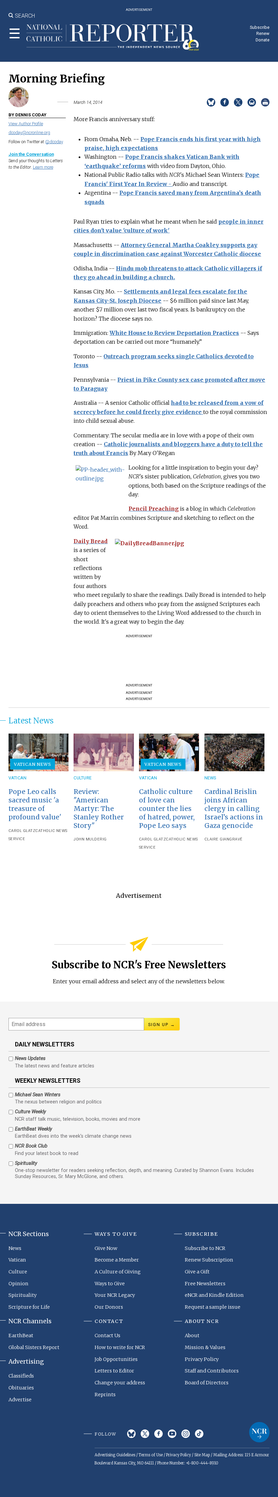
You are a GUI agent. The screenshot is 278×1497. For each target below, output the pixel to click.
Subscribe (260, 27)
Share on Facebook (224, 102)
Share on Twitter (238, 102)
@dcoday (54, 141)
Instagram (185, 1433)
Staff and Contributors (212, 1371)
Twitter (145, 1433)
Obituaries (21, 1388)
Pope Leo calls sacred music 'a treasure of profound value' (34, 804)
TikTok (199, 1433)
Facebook (158, 1433)
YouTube (172, 1433)
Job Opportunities (116, 1359)
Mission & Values (205, 1347)
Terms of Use (151, 1455)
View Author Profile (25, 123)
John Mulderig (90, 839)
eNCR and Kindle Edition (214, 1295)
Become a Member (117, 1260)
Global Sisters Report (33, 1347)
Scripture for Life (29, 1307)
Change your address (120, 1383)
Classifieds (21, 1376)
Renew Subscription (209, 1260)
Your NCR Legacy (115, 1295)
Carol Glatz (22, 831)
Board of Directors (207, 1383)
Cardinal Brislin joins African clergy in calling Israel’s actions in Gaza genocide (233, 809)
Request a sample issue (212, 1307)
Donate (263, 39)
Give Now (106, 1248)
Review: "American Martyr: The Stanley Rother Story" (99, 809)
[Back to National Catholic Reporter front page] (112, 37)
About (192, 1335)
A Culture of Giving (118, 1272)
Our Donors (109, 1307)
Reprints (105, 1394)
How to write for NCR (120, 1347)
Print (265, 102)
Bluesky (131, 1433)
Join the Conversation (31, 154)
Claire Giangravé (223, 839)
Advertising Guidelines (115, 1455)
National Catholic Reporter (259, 1432)
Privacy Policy (202, 1359)
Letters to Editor (114, 1371)
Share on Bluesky (211, 102)
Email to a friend (251, 102)
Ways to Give (110, 1284)
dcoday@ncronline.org (29, 132)
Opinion (18, 1284)
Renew (263, 33)
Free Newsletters (205, 1284)
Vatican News (32, 764)
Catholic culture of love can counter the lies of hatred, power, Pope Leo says (167, 809)
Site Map (202, 1455)
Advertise (20, 1400)
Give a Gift (197, 1272)
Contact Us (107, 1335)
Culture (83, 777)
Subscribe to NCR (205, 1248)
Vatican (17, 777)
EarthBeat (20, 1335)
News (210, 777)
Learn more (43, 167)
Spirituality (22, 1295)
